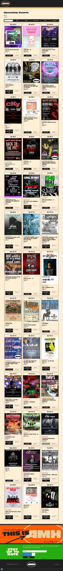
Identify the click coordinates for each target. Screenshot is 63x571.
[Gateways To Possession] (31, 386)
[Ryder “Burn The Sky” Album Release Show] (49, 36)
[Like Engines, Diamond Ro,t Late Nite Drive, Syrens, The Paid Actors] (13, 348)
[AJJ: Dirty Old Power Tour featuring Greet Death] (31, 348)
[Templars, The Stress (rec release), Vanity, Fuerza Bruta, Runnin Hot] (49, 386)
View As (5, 15)
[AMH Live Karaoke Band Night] (13, 36)
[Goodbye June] (13, 310)
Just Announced (35, 20)
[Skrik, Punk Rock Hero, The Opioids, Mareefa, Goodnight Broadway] (49, 149)
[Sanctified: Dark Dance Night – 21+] (49, 109)
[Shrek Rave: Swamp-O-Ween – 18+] (31, 421)
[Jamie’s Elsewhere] (13, 72)
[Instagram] (56, 564)
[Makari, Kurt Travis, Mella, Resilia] (13, 497)
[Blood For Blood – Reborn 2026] (49, 460)
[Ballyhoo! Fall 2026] (13, 424)
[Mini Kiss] (13, 458)
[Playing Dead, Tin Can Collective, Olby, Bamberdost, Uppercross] (13, 186)
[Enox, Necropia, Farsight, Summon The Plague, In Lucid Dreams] (49, 72)
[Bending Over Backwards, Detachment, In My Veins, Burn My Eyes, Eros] (31, 72)
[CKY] (13, 111)
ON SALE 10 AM (46, 478)
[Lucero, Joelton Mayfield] (31, 311)
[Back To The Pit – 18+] (13, 149)
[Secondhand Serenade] (31, 460)
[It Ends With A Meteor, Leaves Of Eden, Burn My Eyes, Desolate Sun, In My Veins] (31, 224)
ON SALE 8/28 (46, 443)
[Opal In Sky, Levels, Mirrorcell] (31, 186)
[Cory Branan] (49, 310)
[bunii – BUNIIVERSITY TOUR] (49, 268)
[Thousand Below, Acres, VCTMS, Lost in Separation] (13, 224)
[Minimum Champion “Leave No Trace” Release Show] (31, 107)
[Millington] (31, 495)
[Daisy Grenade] (49, 497)
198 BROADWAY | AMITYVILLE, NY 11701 (13, 564)
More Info (17, 55)
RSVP (9, 92)
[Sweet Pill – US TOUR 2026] (49, 348)
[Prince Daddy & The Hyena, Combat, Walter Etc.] (13, 386)
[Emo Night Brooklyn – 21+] (49, 185)
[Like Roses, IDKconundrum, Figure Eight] (49, 424)
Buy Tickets (9, 55)
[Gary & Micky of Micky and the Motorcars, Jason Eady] (13, 264)
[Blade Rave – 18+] (31, 149)
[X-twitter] (58, 564)
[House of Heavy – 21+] (31, 264)
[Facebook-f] (54, 564)
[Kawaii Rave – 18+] (31, 36)
